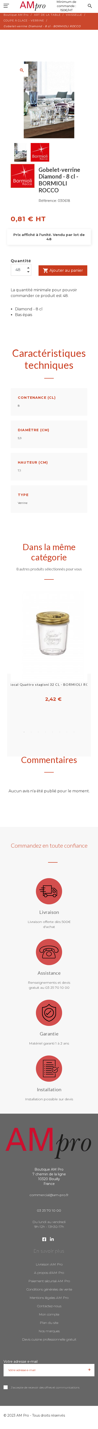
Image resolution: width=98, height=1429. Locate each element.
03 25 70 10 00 (49, 1210)
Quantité (21, 261)
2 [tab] (31, 732)
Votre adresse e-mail (21, 1361)
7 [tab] (66, 732)
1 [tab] (24, 732)
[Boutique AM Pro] (49, 6)
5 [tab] (52, 732)
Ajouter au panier (63, 270)
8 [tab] (74, 732)
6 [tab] (59, 732)
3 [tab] (38, 732)
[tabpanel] (49, 647)
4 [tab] (45, 732)
